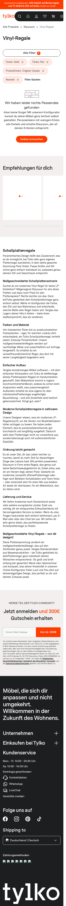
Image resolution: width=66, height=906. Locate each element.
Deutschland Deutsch (24, 840)
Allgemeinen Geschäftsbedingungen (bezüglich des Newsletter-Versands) (29, 659)
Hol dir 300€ (48, 632)
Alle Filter (31, 52)
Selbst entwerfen (31, 139)
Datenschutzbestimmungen (17, 663)
